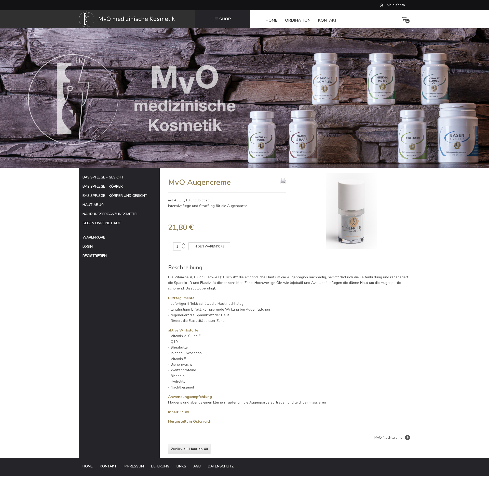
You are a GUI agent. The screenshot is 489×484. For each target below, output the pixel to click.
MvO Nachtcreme (388, 437)
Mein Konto (396, 5)
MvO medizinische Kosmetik (136, 19)
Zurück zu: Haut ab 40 (189, 449)
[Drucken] (283, 181)
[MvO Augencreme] (351, 210)
